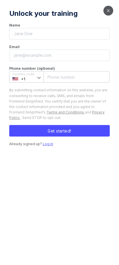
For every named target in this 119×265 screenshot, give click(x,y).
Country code (23, 74)
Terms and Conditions (66, 112)
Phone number (59, 77)
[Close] (108, 11)
